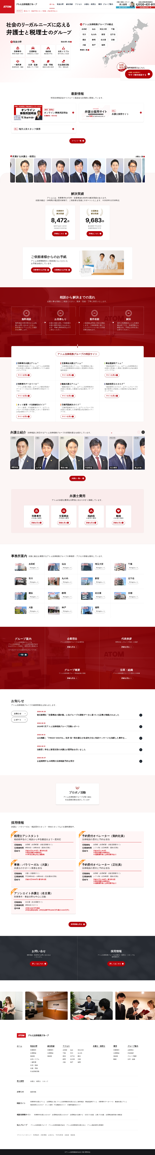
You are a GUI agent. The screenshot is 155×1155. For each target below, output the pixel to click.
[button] (141, 451)
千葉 (113, 29)
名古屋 (103, 40)
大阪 (84, 45)
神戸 (94, 45)
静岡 (94, 40)
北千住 (113, 34)
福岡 (103, 45)
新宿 (103, 34)
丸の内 (93, 34)
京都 (113, 40)
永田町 (84, 29)
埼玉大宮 (103, 29)
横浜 (84, 40)
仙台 (94, 29)
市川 (84, 34)
